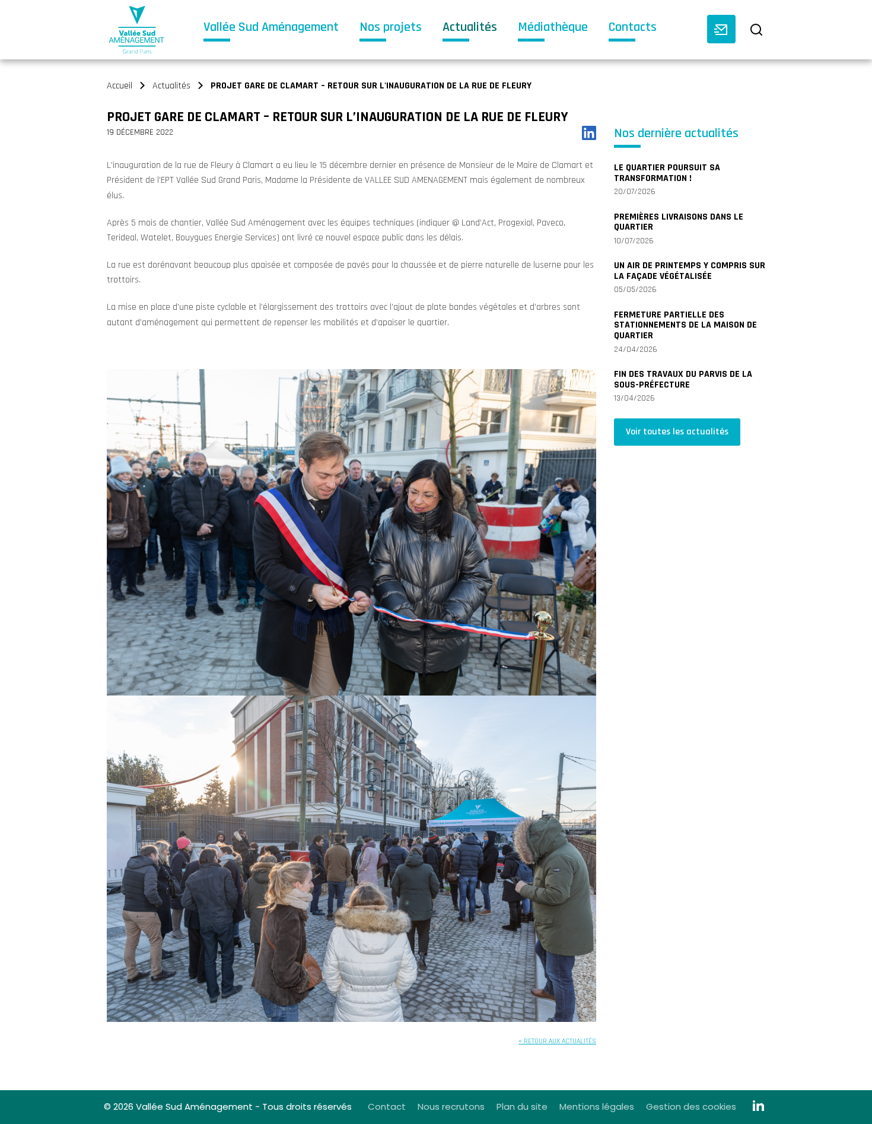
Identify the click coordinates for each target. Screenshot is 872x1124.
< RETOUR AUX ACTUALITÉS (557, 1041)
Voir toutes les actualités (677, 432)
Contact (387, 1106)
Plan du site (522, 1106)
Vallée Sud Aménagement (271, 28)
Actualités (470, 28)
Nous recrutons (451, 1106)
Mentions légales (596, 1106)
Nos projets (390, 28)
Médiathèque (553, 28)
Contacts (633, 28)
